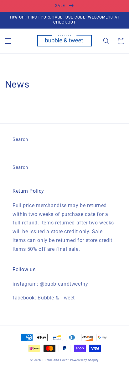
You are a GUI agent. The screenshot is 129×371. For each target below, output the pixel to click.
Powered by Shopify (84, 360)
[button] (8, 41)
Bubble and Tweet (56, 360)
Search (20, 139)
